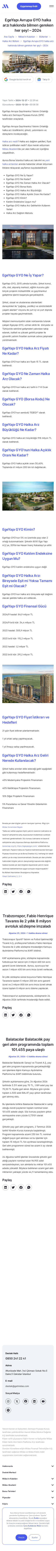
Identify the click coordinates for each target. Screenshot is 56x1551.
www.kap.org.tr (9, 846)
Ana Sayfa (9, 36)
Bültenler (43, 36)
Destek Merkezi (9, 1472)
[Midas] (5, 6)
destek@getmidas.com (17, 1386)
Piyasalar (6, 1497)
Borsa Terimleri (8, 1491)
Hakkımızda (7, 1466)
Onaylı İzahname (9, 876)
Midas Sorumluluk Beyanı (12, 827)
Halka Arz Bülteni (10, 41)
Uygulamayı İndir (29, 6)
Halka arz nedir (10, 141)
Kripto (5, 1504)
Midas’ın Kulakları (26, 36)
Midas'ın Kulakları (10, 1479)
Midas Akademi (10, 149)
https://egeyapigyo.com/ (27, 846)
